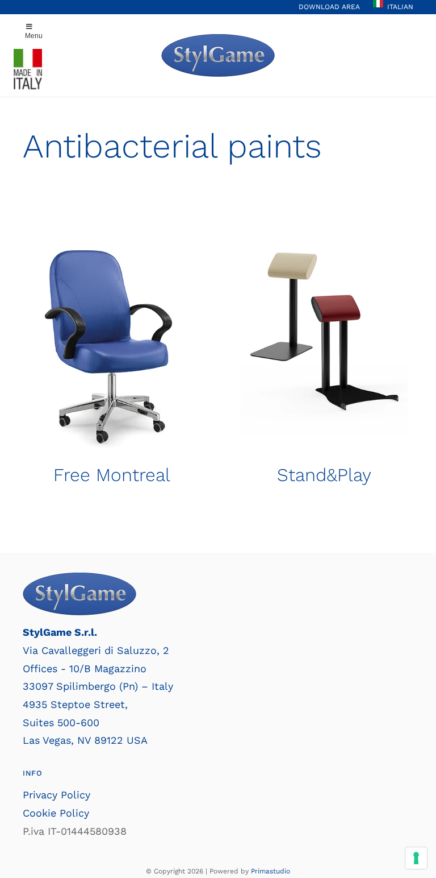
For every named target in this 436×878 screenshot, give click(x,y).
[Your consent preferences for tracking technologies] (416, 858)
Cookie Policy (56, 813)
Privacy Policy (56, 795)
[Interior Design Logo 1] (218, 39)
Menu (34, 36)
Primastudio (270, 871)
